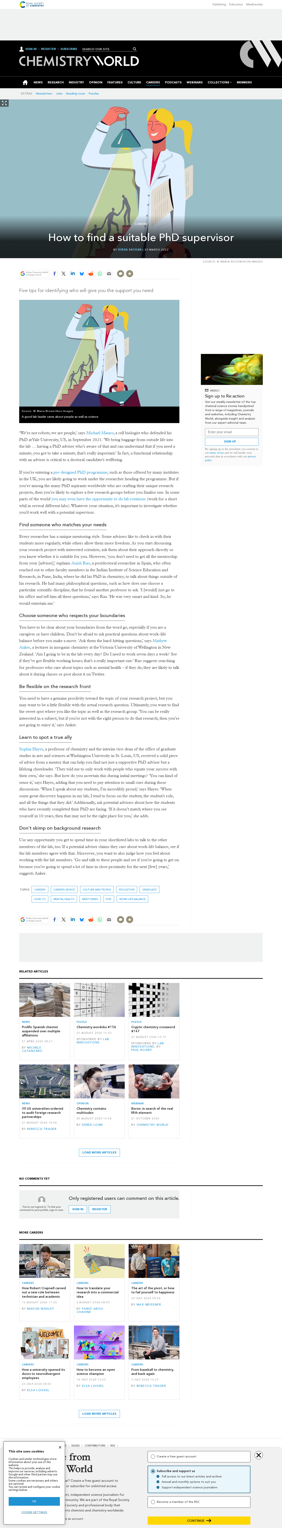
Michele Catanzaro (32, 1049)
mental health (63, 899)
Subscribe (68, 49)
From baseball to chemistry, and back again (152, 1372)
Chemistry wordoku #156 (96, 1027)
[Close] (60, 1447)
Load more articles (99, 1152)
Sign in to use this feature (159, 264)
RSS (112, 1445)
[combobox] (108, 49)
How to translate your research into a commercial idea (97, 1292)
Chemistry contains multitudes (91, 1111)
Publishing (219, 4)
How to (40, 899)
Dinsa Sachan (130, 249)
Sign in (77, 1209)
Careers (141, 224)
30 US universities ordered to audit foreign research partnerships (42, 1113)
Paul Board (141, 1050)
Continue (196, 1521)
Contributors (95, 1445)
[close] (179, 264)
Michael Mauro (100, 432)
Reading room (75, 93)
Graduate (149, 889)
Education (236, 4)
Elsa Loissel (38, 1390)
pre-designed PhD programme (80, 472)
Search (134, 49)
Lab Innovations (93, 1040)
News (26, 1021)
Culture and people (97, 889)
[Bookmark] (129, 273)
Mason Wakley (40, 1308)
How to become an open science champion (96, 1372)
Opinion (83, 1103)
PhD (108, 899)
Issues (75, 1445)
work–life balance (132, 899)
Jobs (59, 93)
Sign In (31, 49)
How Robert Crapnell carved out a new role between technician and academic (44, 1292)
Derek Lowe (92, 1125)
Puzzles (94, 93)
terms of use (217, 452)
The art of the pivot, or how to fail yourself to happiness (152, 1290)
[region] (34, 1483)
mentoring (90, 899)
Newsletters (44, 93)
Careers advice (64, 889)
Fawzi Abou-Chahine (90, 1310)
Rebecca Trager (42, 1129)
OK (34, 1501)
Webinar (137, 1103)
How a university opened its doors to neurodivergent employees (43, 1374)
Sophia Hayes (31, 749)
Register (48, 49)
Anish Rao (80, 563)
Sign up (230, 441)
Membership (254, 4)
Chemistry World (152, 1125)
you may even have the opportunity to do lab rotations (98, 499)
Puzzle (82, 1021)
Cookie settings (34, 1512)
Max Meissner (149, 1304)
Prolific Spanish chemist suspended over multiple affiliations (41, 1031)
